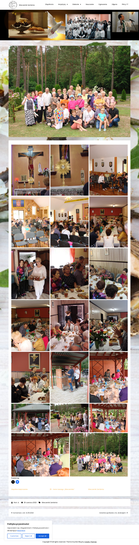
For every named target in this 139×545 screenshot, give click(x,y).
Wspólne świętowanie (19, 489)
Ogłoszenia (102, 4)
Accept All (42, 536)
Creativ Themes (90, 542)
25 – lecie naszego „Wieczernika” (62, 489)
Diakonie (76, 4)
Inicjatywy (62, 4)
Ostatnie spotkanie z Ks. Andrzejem (112, 513)
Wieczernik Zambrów (96, 489)
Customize (14, 536)
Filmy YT (125, 4)
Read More (21, 530)
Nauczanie (90, 4)
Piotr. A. (16, 502)
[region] (28, 530)
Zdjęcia (114, 4)
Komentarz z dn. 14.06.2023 (23, 513)
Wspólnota (49, 4)
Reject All (28, 536)
